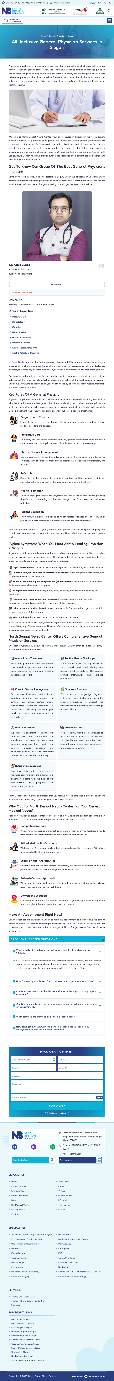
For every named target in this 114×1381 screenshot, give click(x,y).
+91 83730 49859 (22, 2)
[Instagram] (104, 3)
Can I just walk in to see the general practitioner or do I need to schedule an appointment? (56, 1005)
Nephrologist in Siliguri (22, 1356)
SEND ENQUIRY (57, 1105)
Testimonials (64, 1204)
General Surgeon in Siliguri (23, 1331)
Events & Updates (20, 1190)
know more (57, 284)
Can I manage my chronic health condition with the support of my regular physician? (56, 992)
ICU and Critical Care (68, 1262)
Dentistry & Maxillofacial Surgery (74, 1239)
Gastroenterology (20, 1257)
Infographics (64, 1200)
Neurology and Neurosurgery (25, 1271)
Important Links (20, 1312)
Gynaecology (17, 1262)
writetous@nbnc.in (61, 2)
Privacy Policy (18, 1209)
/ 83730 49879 (37, 2)
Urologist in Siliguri (20, 1352)
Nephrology (64, 1267)
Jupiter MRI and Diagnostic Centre (27, 1301)
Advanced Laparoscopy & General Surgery (31, 1234)
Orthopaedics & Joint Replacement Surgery (79, 1271)
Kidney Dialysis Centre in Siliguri (26, 1348)
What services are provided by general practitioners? (45, 1016)
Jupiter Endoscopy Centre (24, 1296)
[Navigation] (109, 20)
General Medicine (66, 1257)
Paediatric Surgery (20, 1276)
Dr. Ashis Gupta (97, 176)
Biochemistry (64, 1234)
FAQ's (61, 1186)
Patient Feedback (19, 1195)
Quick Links (17, 1174)
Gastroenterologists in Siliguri (25, 1343)
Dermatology (64, 1243)
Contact (15, 1214)
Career (61, 1209)
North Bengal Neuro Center (60, 645)
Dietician (15, 1248)
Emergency (63, 1248)
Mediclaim (16, 1305)
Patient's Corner (19, 1186)
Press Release (65, 1195)
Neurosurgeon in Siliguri (22, 1323)
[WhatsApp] (110, 3)
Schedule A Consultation (15, 20)
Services (15, 1290)
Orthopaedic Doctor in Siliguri (25, 1339)
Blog (13, 1200)
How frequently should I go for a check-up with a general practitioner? (55, 981)
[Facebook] (99, 3)
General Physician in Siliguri (24, 1335)
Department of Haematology (25, 1243)
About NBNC (64, 1181)
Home (14, 1181)
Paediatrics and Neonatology (72, 1276)
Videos (61, 1190)
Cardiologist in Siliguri (21, 1327)
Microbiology (17, 1267)
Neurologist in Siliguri (21, 1319)
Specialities (17, 1227)
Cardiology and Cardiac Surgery (26, 1239)
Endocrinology (18, 1253)
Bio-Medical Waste (20, 1204)
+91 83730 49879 (94, 923)
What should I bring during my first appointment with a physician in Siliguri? (53, 951)
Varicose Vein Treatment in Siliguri (27, 1360)
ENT (60, 1253)
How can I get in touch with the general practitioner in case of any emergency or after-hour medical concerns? (52, 1028)
